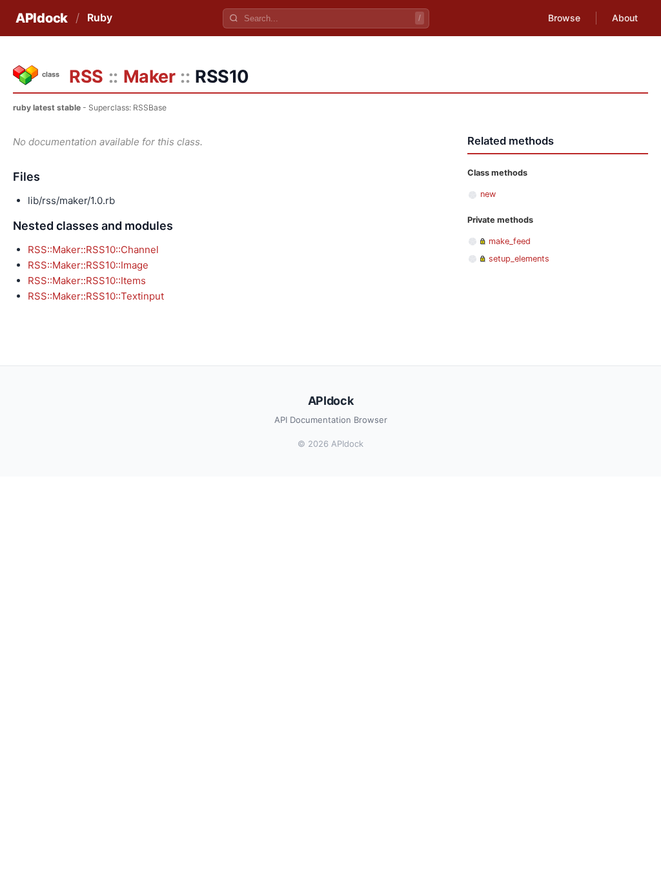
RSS (86, 76)
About (625, 17)
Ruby (99, 17)
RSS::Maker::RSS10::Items (87, 280)
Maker (149, 76)
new (488, 194)
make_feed (510, 241)
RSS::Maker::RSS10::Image (88, 265)
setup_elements (519, 258)
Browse (564, 17)
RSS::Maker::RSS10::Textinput (96, 296)
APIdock (41, 18)
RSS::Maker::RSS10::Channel (93, 249)
